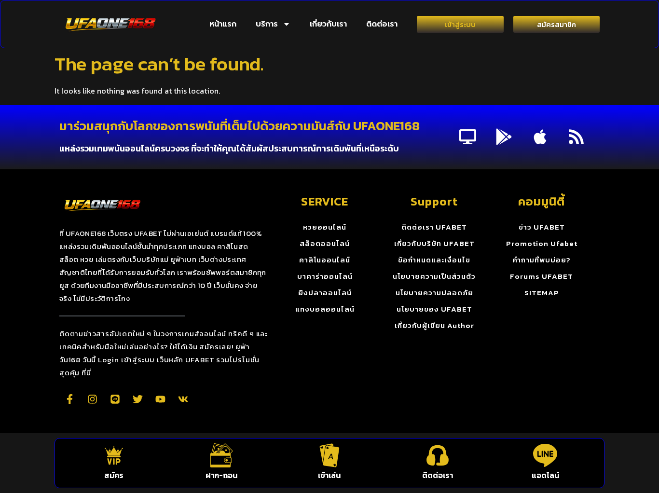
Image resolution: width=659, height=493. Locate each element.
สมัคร (114, 475)
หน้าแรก (222, 24)
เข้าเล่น (329, 475)
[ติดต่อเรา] (438, 455)
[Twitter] (137, 399)
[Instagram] (92, 399)
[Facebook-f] (69, 399)
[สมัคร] (114, 455)
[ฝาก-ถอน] (221, 455)
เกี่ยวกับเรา (328, 24)
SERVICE (324, 201)
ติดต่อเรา (382, 24)
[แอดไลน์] (545, 455)
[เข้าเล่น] (329, 455)
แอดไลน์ (545, 475)
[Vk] (183, 399)
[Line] (115, 399)
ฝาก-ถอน (221, 475)
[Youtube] (160, 399)
